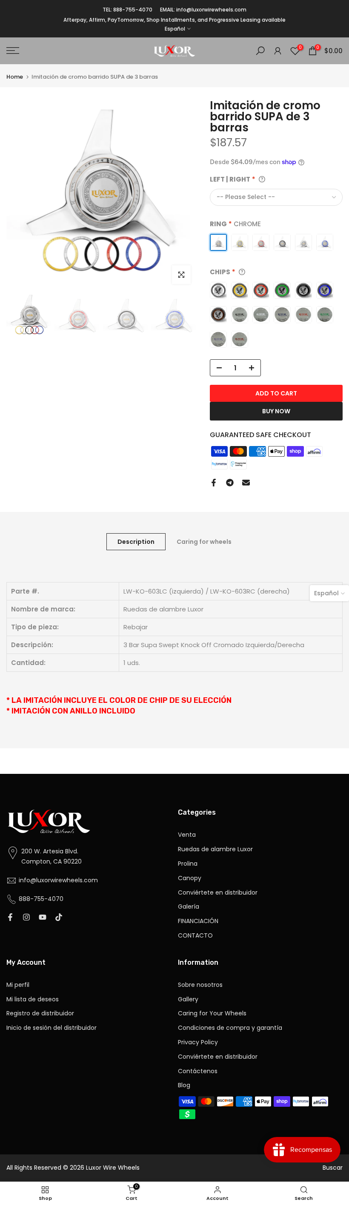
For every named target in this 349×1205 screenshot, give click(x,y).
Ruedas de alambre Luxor (215, 849)
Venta (187, 835)
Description (135, 541)
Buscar (333, 1168)
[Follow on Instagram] (26, 918)
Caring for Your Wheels (212, 1013)
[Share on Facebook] (213, 482)
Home (14, 77)
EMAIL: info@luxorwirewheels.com (203, 9)
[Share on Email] (246, 482)
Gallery (188, 999)
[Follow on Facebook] (10, 918)
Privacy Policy (198, 1042)
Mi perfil (17, 985)
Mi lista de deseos (32, 999)
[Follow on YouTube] (42, 918)
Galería (188, 907)
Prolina (187, 864)
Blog (184, 1085)
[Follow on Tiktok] (59, 918)
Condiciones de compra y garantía (230, 1028)
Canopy (189, 878)
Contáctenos (197, 1071)
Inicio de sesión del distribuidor (51, 1028)
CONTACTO (195, 936)
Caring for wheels (204, 541)
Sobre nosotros (200, 985)
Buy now (276, 411)
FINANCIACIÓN (198, 921)
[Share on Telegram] (230, 482)
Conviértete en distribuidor (217, 893)
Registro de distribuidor (40, 1013)
